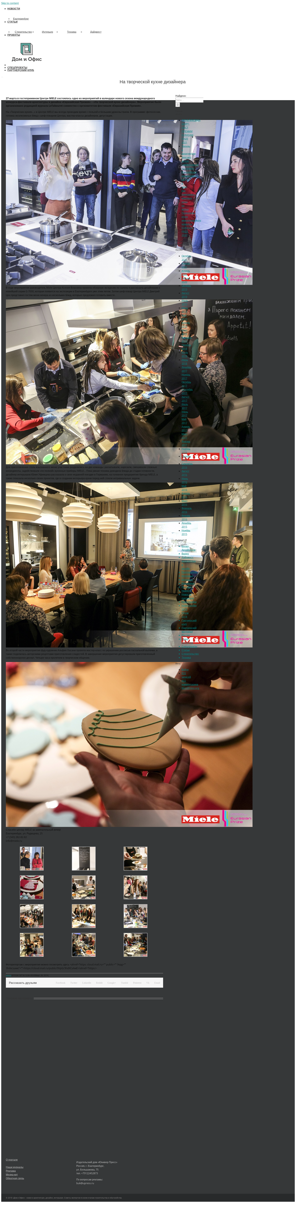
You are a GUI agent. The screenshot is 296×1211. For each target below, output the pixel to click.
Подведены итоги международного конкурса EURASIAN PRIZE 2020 (191, 224)
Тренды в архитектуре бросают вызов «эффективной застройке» (190, 157)
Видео (185, 553)
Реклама (11, 1171)
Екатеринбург (21, 18)
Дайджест (95, 32)
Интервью (187, 576)
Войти (185, 669)
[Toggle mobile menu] (2, 76)
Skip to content (10, 3)
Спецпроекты (189, 646)
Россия (186, 635)
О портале (12, 1159)
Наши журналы (14, 1167)
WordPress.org (190, 688)
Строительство (23, 32)
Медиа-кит (12, 1174)
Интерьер (47, 32)
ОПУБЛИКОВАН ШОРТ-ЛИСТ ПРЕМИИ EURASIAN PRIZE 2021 (191, 131)
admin (8, 975)
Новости (186, 590)
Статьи (186, 650)
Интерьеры (188, 583)
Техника (71, 32)
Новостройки (189, 602)
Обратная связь (15, 1178)
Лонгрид (186, 587)
